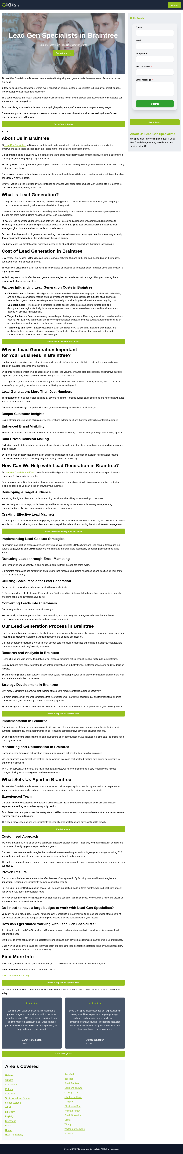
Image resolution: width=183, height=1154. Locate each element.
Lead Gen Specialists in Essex (19, 472)
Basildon (68, 1079)
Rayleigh (9, 1116)
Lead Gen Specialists (15, 145)
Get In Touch (155, 122)
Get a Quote (61, 53)
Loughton (69, 1101)
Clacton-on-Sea (72, 1106)
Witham (16, 975)
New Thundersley (14, 1134)
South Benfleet (71, 1083)
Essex (8, 1125)
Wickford (9, 1107)
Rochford (69, 1074)
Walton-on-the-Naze (74, 1129)
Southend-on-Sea (73, 1088)
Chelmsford (11, 1084)
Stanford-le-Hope (73, 1097)
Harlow (8, 1130)
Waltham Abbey (72, 1111)
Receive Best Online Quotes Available (63, 531)
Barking (25, 975)
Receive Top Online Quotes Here (63, 714)
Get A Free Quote (63, 1054)
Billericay (10, 1112)
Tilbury (67, 1124)
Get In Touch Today (63, 124)
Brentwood (10, 1121)
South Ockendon (72, 1115)
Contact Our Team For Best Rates (63, 341)
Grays (67, 1120)
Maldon (9, 1089)
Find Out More (63, 829)
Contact (174, 5)
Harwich (68, 1133)
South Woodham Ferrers (17, 1098)
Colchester (10, 1093)
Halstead (6, 975)
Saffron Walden (13, 1103)
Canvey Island (71, 1092)
